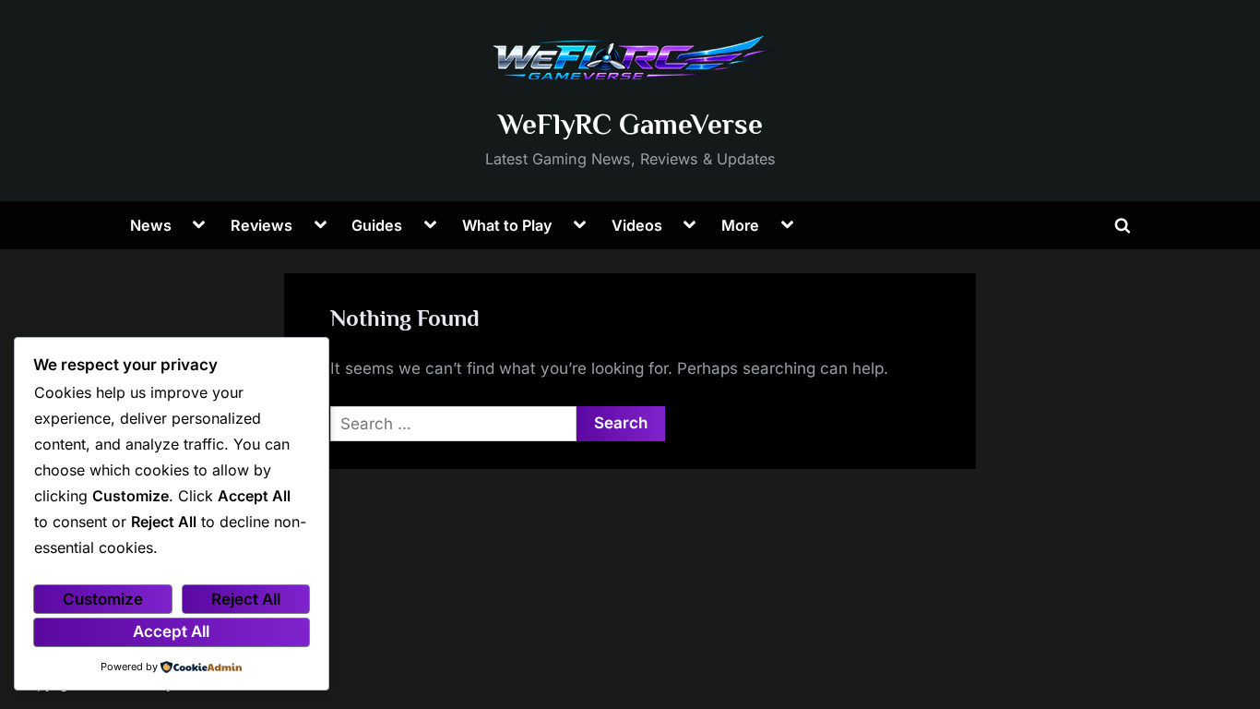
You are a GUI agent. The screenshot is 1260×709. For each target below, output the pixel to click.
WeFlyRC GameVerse (630, 124)
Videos (637, 225)
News (151, 225)
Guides (376, 225)
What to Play (507, 225)
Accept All (171, 631)
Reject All (245, 599)
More (740, 225)
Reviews (261, 225)
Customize (103, 599)
